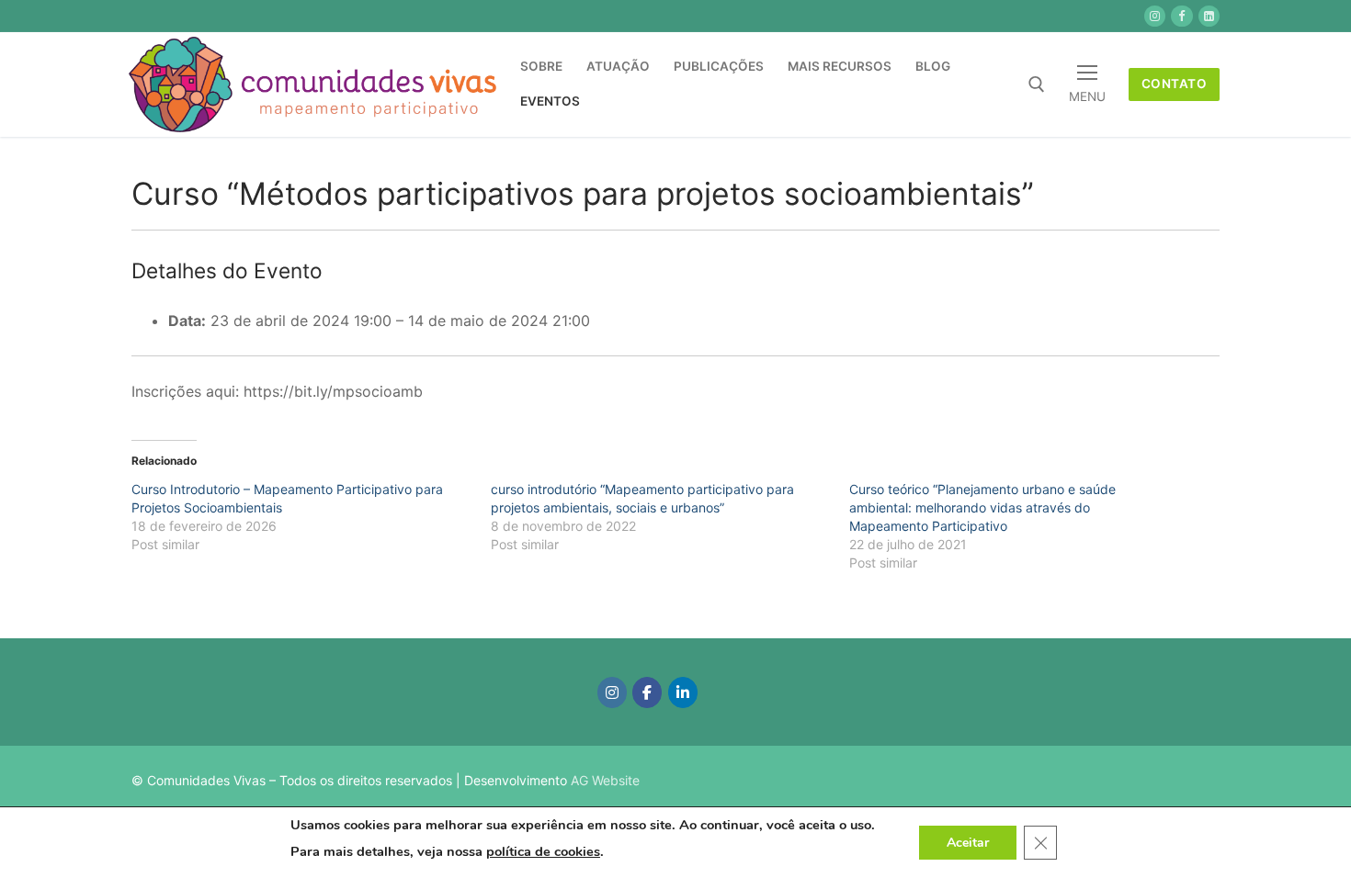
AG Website (605, 780)
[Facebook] (647, 692)
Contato (1174, 83)
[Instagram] (612, 692)
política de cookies (543, 851)
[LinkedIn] (683, 692)
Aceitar (968, 841)
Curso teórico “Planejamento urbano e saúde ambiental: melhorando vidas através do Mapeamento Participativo (982, 507)
